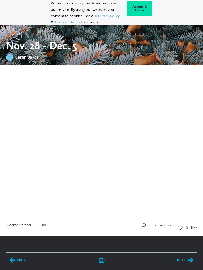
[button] (144, 225)
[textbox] (101, 101)
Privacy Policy (109, 16)
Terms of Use (65, 22)
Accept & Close (139, 8)
